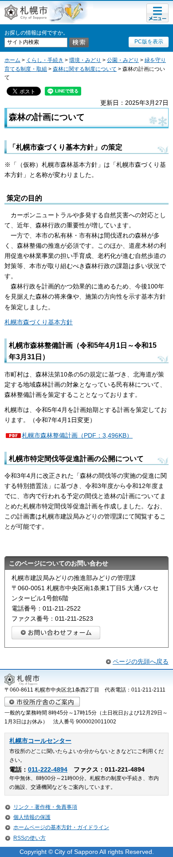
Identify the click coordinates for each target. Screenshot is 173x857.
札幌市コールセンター (40, 741)
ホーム (12, 60)
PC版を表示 (148, 41)
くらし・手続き (44, 60)
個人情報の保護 (32, 817)
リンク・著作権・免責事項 (45, 807)
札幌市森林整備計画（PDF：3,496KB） (77, 435)
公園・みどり (123, 60)
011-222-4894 (47, 769)
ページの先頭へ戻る (141, 661)
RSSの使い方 (29, 838)
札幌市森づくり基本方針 (38, 322)
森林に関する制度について (85, 69)
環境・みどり (85, 60)
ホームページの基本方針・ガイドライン (61, 827)
